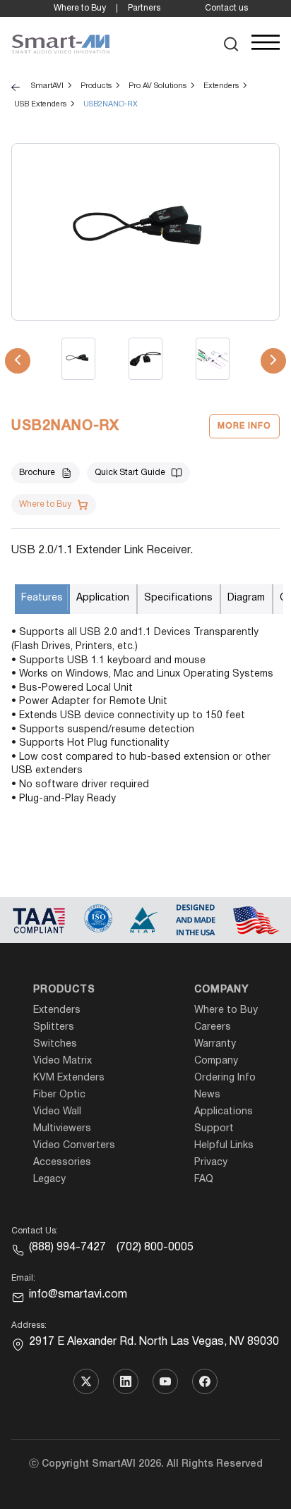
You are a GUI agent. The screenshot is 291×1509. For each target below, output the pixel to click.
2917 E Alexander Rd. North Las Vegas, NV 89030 (154, 1342)
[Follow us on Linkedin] (125, 1381)
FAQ (203, 1179)
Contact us (226, 8)
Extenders (57, 1010)
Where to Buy (80, 8)
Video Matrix (62, 1061)
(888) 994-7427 (67, 1247)
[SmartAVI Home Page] (60, 44)
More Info (244, 426)
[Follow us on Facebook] (205, 1381)
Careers (212, 1027)
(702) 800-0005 (155, 1247)
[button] (231, 44)
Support (214, 1128)
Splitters (53, 1027)
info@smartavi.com (78, 1295)
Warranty (215, 1044)
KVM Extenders (69, 1078)
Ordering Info (225, 1078)
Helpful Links (224, 1145)
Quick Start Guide (130, 472)
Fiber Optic (59, 1095)
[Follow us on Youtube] (165, 1381)
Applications (223, 1111)
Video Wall (57, 1111)
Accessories (62, 1162)
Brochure (37, 472)
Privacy (210, 1162)
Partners (144, 8)
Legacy (49, 1179)
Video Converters (74, 1145)
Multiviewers (62, 1128)
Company (221, 989)
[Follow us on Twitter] (86, 1381)
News (207, 1095)
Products (64, 989)
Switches (55, 1044)
